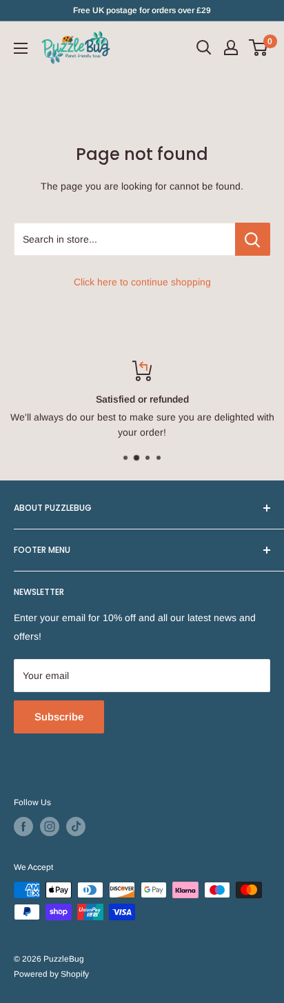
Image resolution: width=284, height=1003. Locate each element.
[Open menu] (21, 48)
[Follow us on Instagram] (49, 826)
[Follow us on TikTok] (75, 826)
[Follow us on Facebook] (23, 826)
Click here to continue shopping (142, 281)
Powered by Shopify (51, 974)
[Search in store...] (252, 239)
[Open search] (204, 47)
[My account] (231, 47)
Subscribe (58, 716)
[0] (258, 47)
